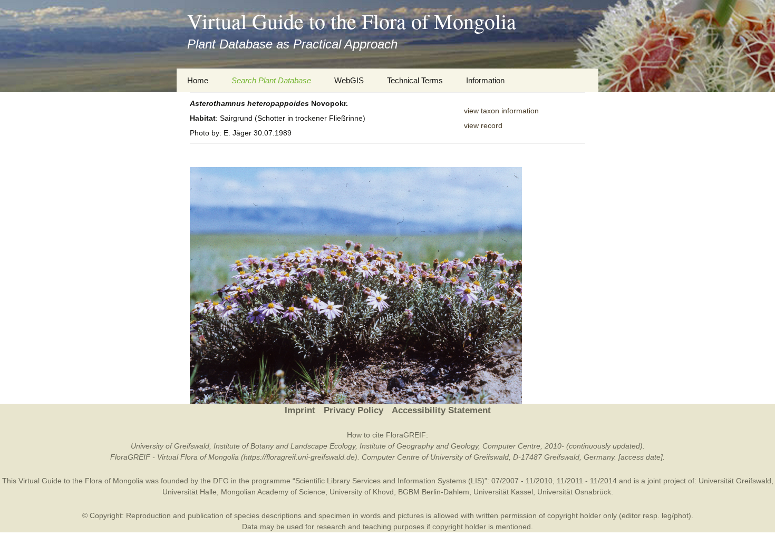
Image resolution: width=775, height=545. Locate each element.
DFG (221, 480)
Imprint (300, 410)
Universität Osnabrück (574, 492)
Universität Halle (189, 492)
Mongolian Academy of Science (273, 492)
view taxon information (501, 110)
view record (483, 125)
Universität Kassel (503, 492)
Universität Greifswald (735, 480)
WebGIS (349, 80)
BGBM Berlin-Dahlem (433, 492)
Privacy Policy (353, 410)
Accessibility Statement (441, 410)
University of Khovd (362, 492)
